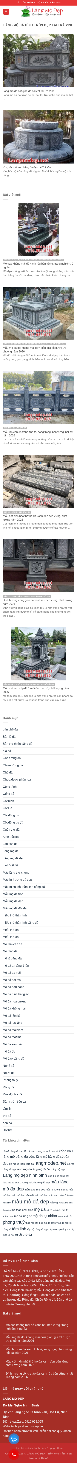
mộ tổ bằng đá (12, 958)
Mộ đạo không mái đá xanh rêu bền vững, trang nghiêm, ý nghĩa (37, 1326)
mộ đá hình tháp (54, 1210)
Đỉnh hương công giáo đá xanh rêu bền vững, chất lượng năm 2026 (39, 1375)
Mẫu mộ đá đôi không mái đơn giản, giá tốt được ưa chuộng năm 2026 (38, 1339)
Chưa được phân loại (17, 779)
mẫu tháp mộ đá (57, 1203)
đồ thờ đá (25, 1234)
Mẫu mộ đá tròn (13, 894)
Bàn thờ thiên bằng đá (17, 743)
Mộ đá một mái (12, 1037)
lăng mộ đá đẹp (42, 1169)
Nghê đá (8, 1065)
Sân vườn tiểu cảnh (16, 1101)
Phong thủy (10, 1080)
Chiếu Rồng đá (13, 765)
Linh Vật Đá (11, 865)
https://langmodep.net (29, 1426)
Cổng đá (8, 793)
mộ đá (40, 1209)
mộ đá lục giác (23, 1216)
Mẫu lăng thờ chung (16, 872)
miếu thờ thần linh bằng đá (20, 922)
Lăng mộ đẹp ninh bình (25, 1175)
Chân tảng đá (12, 758)
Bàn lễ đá (9, 736)
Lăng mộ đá (11, 851)
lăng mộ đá (24, 1169)
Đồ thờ (7, 1130)
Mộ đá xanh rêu (13, 1044)
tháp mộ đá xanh (47, 1223)
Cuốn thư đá (11, 829)
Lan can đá (10, 843)
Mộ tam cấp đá (12, 944)
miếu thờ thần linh (15, 915)
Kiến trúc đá (11, 836)
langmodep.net (50, 1163)
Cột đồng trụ (11, 815)
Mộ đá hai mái (12, 980)
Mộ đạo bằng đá (13, 1058)
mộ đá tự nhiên (45, 1216)
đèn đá (7, 1123)
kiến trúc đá (27, 1163)
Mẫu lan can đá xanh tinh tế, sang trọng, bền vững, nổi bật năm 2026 (39, 1351)
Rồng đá (8, 1087)
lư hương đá (25, 1183)
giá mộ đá (14, 1164)
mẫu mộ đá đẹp (30, 1201)
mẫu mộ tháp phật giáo (46, 1195)
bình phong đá (38, 1151)
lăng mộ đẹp (58, 1169)
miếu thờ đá (11, 929)
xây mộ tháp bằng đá (59, 1229)
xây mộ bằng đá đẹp (37, 1229)
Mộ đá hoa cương (15, 1001)
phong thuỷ (14, 1222)
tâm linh (8, 1108)
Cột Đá (7, 808)
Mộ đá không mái (14, 1008)
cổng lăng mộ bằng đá (44, 1156)
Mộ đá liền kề (12, 1015)
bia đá (7, 751)
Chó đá (8, 772)
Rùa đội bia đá (12, 1094)
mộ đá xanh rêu (65, 1216)
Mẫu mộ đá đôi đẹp (15, 908)
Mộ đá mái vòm (13, 1030)
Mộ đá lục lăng (12, 1022)
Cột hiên (8, 801)
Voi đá (7, 1115)
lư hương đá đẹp (40, 1182)
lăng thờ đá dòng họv (58, 1176)
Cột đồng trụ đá (13, 822)
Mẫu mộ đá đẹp (13, 901)
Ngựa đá (9, 1072)
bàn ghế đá (10, 729)
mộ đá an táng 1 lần (16, 965)
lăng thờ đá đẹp (11, 1183)
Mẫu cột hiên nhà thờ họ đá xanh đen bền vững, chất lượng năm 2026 (37, 1363)
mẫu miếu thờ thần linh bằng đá (24, 886)
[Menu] (6, 12)
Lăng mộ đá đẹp (13, 858)
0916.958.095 (34, 1421)
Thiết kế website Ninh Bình (30, 1447)
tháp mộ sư (31, 1222)
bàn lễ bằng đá (10, 1151)
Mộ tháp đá (10, 951)
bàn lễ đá (24, 1151)
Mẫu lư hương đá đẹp (17, 879)
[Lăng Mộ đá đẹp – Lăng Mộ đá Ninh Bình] (41, 12)
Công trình (10, 786)
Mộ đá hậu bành (13, 987)
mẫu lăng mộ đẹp (34, 1189)
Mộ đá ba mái (12, 972)
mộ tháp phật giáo (22, 1209)
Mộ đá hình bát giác (16, 994)
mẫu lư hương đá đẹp (57, 1190)
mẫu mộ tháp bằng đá (23, 1195)
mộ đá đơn (10, 1051)
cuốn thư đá (52, 1151)
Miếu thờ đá (11, 937)
